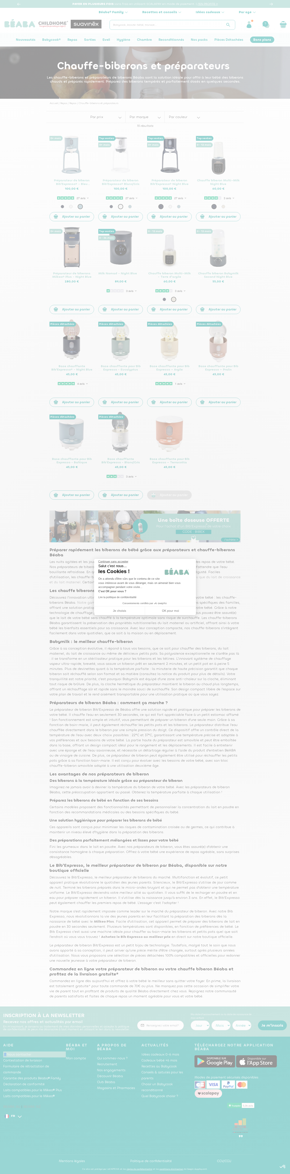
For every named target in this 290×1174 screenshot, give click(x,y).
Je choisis (119, 610)
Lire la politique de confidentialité (117, 597)
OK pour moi (170, 610)
